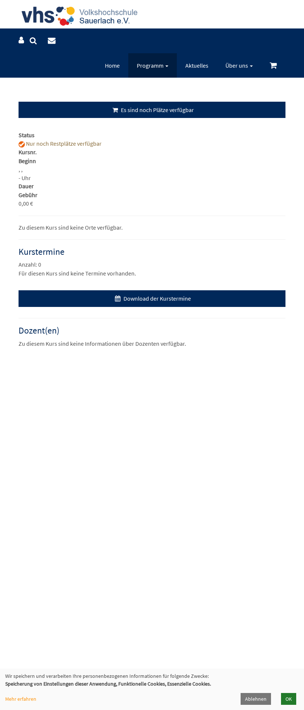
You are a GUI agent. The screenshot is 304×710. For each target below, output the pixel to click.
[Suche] (33, 40)
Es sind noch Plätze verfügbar (157, 110)
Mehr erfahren (20, 699)
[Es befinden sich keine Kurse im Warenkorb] (273, 65)
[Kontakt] (51, 40)
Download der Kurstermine (156, 298)
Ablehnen (256, 699)
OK (288, 699)
